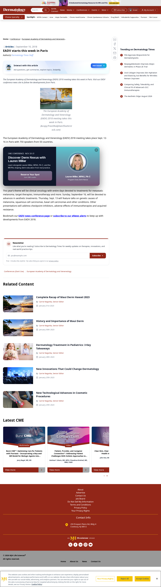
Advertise (80, 492)
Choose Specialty (12, 17)
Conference (15, 39)
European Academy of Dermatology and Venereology (49, 271)
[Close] (157, 578)
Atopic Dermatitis (61, 17)
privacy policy (53, 261)
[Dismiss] (96, 150)
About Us (74, 561)
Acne (51, 17)
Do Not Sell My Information (81, 501)
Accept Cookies (142, 579)
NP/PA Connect (54, 10)
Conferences (82, 10)
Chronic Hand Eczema (77, 17)
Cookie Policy (36, 584)
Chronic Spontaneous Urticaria (98, 17)
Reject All (125, 579)
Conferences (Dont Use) (14, 271)
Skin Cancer (153, 17)
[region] (80, 579)
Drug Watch (115, 17)
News (62, 10)
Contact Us (80, 495)
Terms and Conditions (80, 504)
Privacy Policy (80, 507)
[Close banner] (157, 3)
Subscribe (96, 255)
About (80, 489)
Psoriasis (144, 17)
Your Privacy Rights (80, 510)
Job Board (80, 498)
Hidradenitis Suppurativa (130, 17)
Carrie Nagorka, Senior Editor (51, 301)
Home (5, 39)
